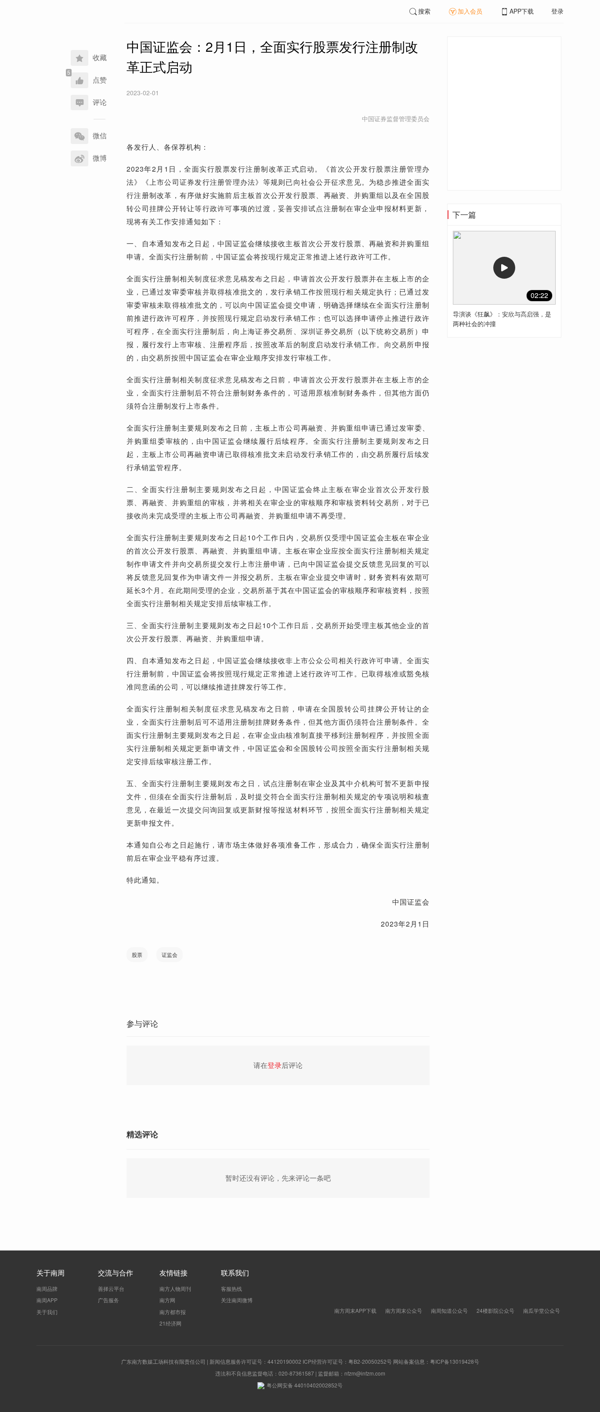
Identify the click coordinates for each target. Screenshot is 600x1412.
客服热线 (231, 1288)
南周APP (47, 1300)
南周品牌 (47, 1288)
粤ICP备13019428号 (454, 1361)
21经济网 (170, 1323)
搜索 (424, 11)
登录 (557, 11)
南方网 (167, 1300)
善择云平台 (111, 1288)
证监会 (169, 954)
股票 (137, 954)
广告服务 (108, 1300)
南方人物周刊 (175, 1288)
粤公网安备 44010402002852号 (305, 1385)
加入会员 (470, 11)
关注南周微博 (237, 1300)
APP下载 (522, 11)
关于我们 (47, 1311)
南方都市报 (172, 1311)
